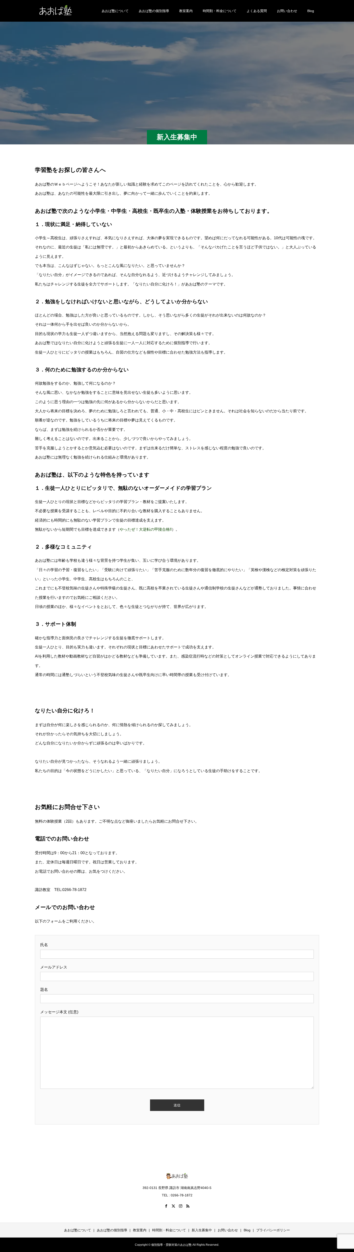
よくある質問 (257, 11)
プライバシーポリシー (273, 1230)
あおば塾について (115, 11)
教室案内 (186, 11)
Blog (310, 11)
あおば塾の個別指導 (154, 11)
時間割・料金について (219, 11)
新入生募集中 (202, 1230)
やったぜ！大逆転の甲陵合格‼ (146, 529)
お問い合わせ (287, 11)
